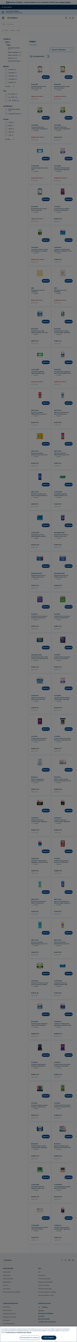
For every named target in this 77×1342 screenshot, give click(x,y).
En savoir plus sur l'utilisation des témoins (18, 1332)
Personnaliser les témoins (30, 1337)
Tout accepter (49, 1337)
